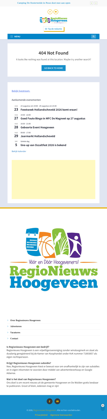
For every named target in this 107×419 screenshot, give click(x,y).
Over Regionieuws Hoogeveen (25, 320)
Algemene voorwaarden (61, 414)
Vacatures (15, 332)
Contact (14, 338)
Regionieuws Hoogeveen (44, 410)
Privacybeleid (41, 414)
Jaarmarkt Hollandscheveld (38, 136)
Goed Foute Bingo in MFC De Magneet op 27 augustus (53, 118)
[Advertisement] (53, 179)
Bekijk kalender (19, 151)
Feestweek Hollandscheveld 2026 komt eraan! (49, 109)
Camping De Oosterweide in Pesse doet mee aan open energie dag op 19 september (43, 3)
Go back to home (53, 68)
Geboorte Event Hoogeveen (37, 127)
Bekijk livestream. (21, 90)
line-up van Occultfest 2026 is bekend (43, 145)
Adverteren (16, 326)
